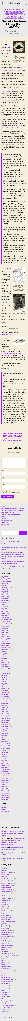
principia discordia (7, 971)
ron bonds (4, 988)
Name (3, 470)
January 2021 (5, 617)
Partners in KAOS (6, 520)
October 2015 (5, 750)
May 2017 (4, 709)
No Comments (15, 33)
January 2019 (5, 666)
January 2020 (5, 641)
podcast (4, 962)
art (2, 868)
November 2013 (6, 799)
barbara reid (5, 874)
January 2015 (5, 769)
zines (3, 1011)
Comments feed (6, 814)
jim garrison (5, 926)
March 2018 (5, 688)
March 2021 (5, 613)
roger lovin (4, 986)
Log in (3, 809)
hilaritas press (5, 911)
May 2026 (4, 577)
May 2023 (4, 592)
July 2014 (4, 782)
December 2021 (6, 600)
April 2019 (4, 660)
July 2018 (4, 679)
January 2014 (5, 795)
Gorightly (10, 31)
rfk (2, 975)
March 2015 (5, 765)
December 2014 (6, 771)
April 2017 (4, 711)
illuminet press (6, 917)
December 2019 (6, 643)
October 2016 (5, 724)
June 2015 (4, 759)
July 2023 (4, 589)
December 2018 (6, 669)
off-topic (4, 951)
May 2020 (4, 632)
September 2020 (6, 624)
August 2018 (5, 677)
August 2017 (5, 703)
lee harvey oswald (7, 936)
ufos (15, 17)
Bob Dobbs (4, 847)
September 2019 (6, 649)
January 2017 (5, 718)
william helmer (5, 1007)
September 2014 (6, 778)
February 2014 (5, 793)
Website (3, 484)
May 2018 (4, 684)
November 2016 (6, 722)
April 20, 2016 (19, 31)
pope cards (5, 966)
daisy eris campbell (7, 889)
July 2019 (4, 654)
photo (7, 16)
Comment (4, 457)
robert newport (6, 981)
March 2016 (5, 739)
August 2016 (5, 729)
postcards (4, 968)
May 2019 (4, 658)
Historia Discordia (14, 3)
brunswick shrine (6, 883)
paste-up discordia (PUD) (9, 956)
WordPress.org (6, 816)
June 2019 (4, 656)
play (2, 960)
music (3, 949)
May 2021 (4, 609)
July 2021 (4, 604)
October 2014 (5, 776)
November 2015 (6, 748)
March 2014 (5, 791)
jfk (2, 924)
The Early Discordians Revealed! (11, 514)
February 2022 (6, 598)
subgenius (4, 992)
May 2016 (4, 735)
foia (2, 902)
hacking (3, 909)
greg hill (15, 11)
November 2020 (6, 619)
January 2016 (5, 744)
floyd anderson (6, 900)
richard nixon (5, 977)
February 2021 (5, 615)
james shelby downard (8, 921)
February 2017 (5, 716)
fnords (3, 518)
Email (3, 477)
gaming (3, 904)
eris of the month (6, 898)
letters (3, 939)
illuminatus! (5, 915)
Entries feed (5, 811)
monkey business (8, 14)
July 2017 (4, 705)
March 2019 (5, 662)
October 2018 (5, 673)
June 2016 (4, 733)
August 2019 (5, 651)
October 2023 (5, 585)
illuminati (4, 913)
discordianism (7, 11)
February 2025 (6, 579)
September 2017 (6, 701)
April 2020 (4, 634)
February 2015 (5, 767)
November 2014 (6, 774)
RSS (2, 526)
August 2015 (5, 754)
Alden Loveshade (6, 831)
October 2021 (5, 602)
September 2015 (6, 752)
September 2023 (6, 587)
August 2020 (5, 626)
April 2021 (4, 611)
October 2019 (5, 647)
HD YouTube (5, 524)
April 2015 (4, 763)
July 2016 (4, 731)
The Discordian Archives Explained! (12, 510)
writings (20, 17)
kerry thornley (10, 12)
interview (22, 11)
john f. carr (4, 928)
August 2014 (5, 780)
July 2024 (4, 583)
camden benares (6, 885)
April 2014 (4, 788)
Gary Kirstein (15, 179)
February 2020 (6, 639)
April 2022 (4, 594)
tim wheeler (5, 994)
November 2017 (6, 696)
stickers (3, 990)
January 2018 (5, 692)
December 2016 (6, 720)
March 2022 (5, 596)
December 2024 (6, 581)
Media (3, 516)
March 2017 (5, 714)
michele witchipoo (7, 945)
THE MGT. (4, 522)
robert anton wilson (16, 16)
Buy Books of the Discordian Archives (12, 508)
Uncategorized (6, 1001)
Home (3, 506)
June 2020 (4, 630)
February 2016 (5, 741)
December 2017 (6, 694)
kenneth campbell (7, 930)
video (3, 1003)
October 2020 (5, 622)
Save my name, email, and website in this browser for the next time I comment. (12, 491)
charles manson (6, 887)
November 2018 (6, 671)
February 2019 (5, 664)
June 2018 (4, 681)
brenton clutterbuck (7, 879)
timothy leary (9, 17)
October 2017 (5, 699)
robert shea (5, 983)
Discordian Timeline (7, 512)
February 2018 (5, 690)
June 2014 (4, 784)
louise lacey (19, 12)
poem (3, 964)
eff (2, 896)
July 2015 (4, 756)
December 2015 (6, 746)
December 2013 (6, 797)
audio (7, 9)
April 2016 (4, 737)
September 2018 (6, 675)
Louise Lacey (6, 100)
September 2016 (6, 726)
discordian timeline (7, 891)
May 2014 (4, 786)
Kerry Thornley (6, 91)
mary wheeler (5, 943)
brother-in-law (18, 9)
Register (4, 807)
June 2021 (4, 607)
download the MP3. (8, 334)
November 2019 (6, 645)
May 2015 (4, 761)
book (10, 9)
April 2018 (4, 686)
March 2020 (5, 636)
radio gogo (4, 973)
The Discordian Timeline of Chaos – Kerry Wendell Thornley (12, 833)
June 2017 (4, 707)
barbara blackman (7, 872)
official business (19, 14)
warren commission (7, 1005)
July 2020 (4, 628)
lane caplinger (5, 934)
